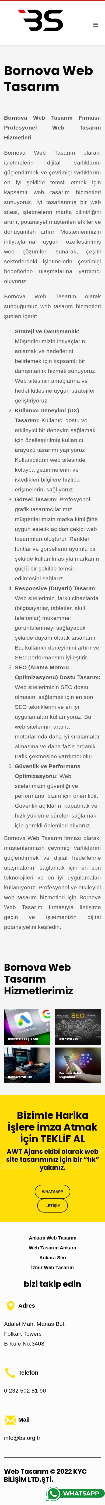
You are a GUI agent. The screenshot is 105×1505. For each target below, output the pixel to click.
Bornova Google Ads (23, 1039)
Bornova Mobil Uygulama (70, 1075)
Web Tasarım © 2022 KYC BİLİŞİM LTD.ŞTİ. (45, 1475)
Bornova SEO (68, 1039)
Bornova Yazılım (20, 1077)
